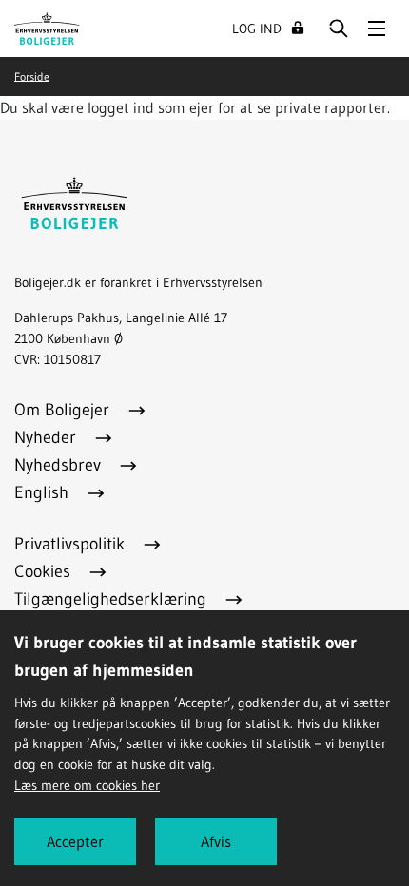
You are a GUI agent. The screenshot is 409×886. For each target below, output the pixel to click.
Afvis (216, 841)
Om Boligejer (64, 409)
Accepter (75, 841)
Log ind (257, 28)
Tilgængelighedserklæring (112, 598)
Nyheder (47, 437)
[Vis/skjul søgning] (339, 28)
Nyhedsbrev (60, 464)
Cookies (44, 571)
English (43, 492)
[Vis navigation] (377, 28)
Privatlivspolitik (71, 543)
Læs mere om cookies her (87, 785)
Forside (31, 75)
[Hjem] (47, 26)
